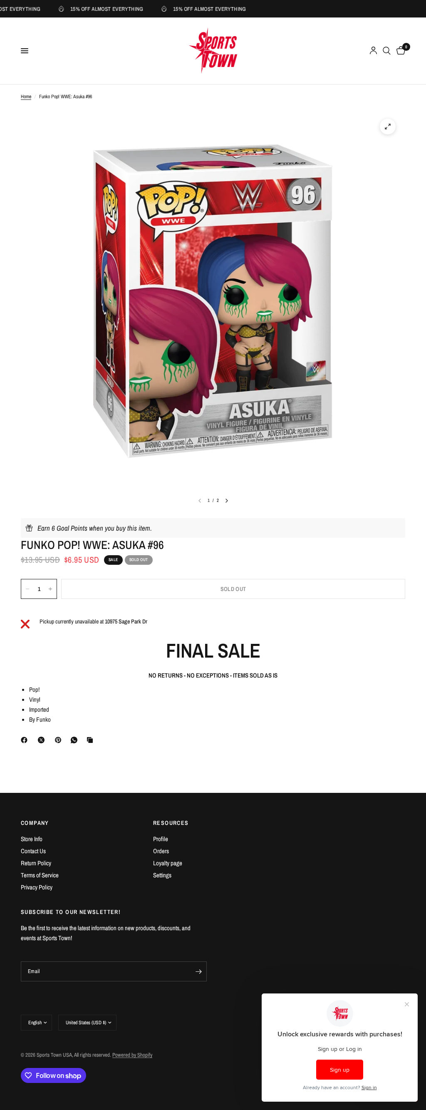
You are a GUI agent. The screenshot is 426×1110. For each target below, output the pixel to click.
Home (26, 96)
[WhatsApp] (76, 740)
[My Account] (373, 50)
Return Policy (36, 863)
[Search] (387, 50)
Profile (160, 838)
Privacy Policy (36, 887)
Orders (161, 851)
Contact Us (33, 851)
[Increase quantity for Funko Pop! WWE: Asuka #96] (50, 588)
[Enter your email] (198, 971)
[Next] (227, 501)
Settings (162, 875)
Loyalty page (167, 863)
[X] (43, 740)
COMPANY (35, 823)
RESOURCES (171, 823)
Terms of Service (40, 875)
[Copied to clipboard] (92, 740)
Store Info (31, 838)
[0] (399, 50)
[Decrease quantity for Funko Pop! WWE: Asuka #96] (27, 588)
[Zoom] (388, 126)
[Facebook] (26, 740)
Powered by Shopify (132, 1054)
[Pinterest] (60, 740)
